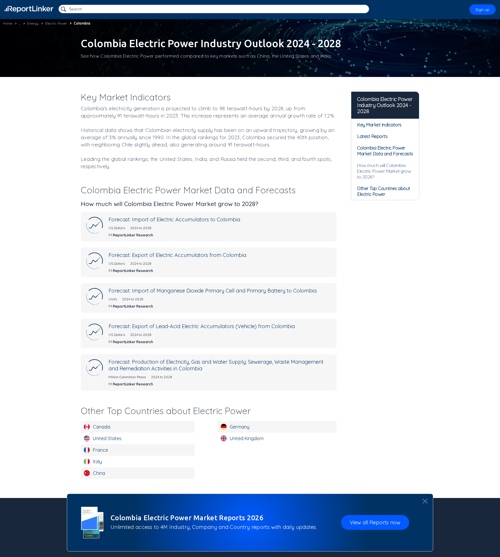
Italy (97, 461)
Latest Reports (372, 136)
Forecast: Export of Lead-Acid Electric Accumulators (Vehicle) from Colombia (202, 326)
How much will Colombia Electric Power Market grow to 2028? (384, 171)
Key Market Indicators (379, 125)
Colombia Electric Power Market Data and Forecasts (385, 151)
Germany (239, 427)
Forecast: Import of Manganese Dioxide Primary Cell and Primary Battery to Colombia (213, 290)
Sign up (482, 9)
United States (107, 438)
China (99, 473)
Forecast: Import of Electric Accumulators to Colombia (174, 219)
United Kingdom (247, 438)
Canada (101, 427)
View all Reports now (375, 522)
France (100, 450)
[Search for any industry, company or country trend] (64, 9)
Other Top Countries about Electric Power (383, 191)
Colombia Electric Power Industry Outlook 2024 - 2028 (385, 105)
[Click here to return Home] (29, 9)
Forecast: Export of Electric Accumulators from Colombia (177, 255)
